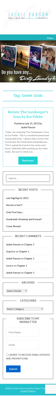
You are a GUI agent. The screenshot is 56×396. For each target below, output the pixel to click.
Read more (28, 160)
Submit (13, 368)
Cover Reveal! (13, 226)
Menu (50, 37)
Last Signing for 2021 (17, 198)
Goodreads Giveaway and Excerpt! (24, 219)
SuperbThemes (28, 391)
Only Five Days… (15, 212)
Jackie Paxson (28, 127)
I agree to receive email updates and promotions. (28, 356)
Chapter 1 (29, 244)
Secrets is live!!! (14, 205)
